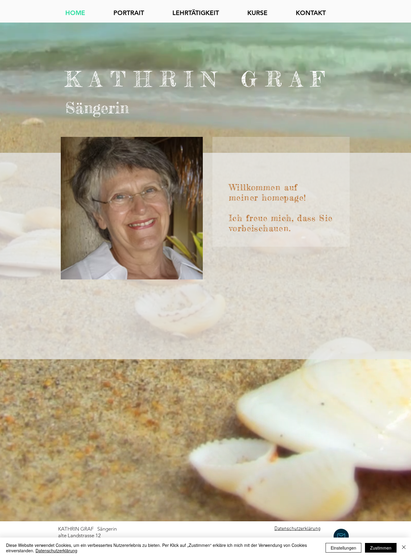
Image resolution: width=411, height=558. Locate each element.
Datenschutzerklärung (56, 550)
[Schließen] (403, 547)
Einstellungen (343, 548)
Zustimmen (380, 548)
